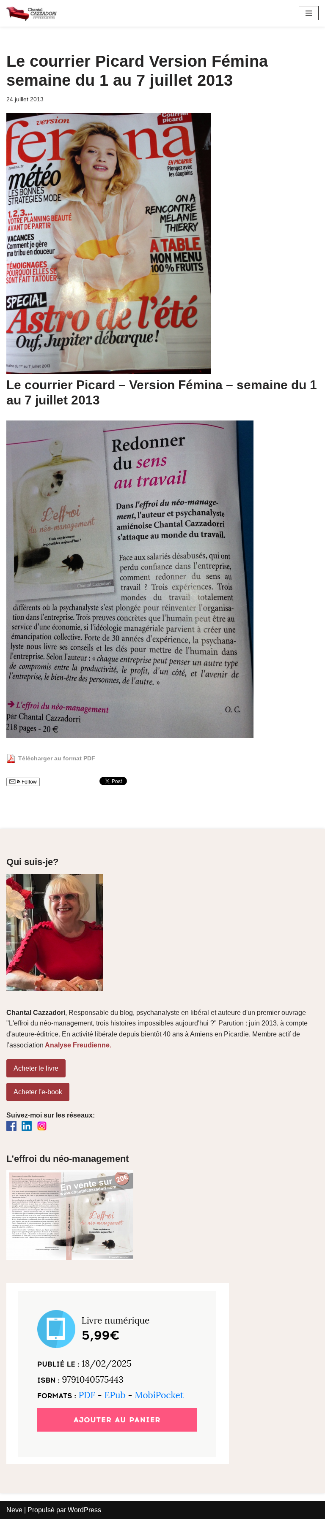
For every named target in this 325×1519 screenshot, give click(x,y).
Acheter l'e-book (38, 1092)
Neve (14, 1510)
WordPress (84, 1510)
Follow (28, 782)
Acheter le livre (36, 1068)
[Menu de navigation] (309, 13)
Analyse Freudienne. (78, 1045)
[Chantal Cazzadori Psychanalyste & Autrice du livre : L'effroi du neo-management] (31, 13)
